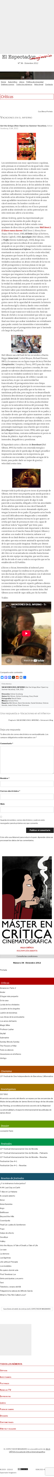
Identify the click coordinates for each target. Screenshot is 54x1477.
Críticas (3, 1370)
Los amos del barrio (8, 1021)
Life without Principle (9, 1262)
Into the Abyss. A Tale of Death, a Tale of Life (19, 1245)
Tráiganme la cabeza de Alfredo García (16, 1291)
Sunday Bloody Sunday (9, 1042)
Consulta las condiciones (27, 956)
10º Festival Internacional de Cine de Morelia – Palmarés (24, 1153)
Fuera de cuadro (7, 1409)
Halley (2, 1241)
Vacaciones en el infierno (10, 1054)
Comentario (6, 743)
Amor (2, 1200)
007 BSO (4, 1094)
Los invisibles (5, 1266)
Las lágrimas (5, 1258)
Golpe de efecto (7, 1233)
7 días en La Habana (8, 1192)
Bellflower (4, 1212)
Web (2, 804)
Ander (2, 992)
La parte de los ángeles (10, 1009)
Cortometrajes (6, 1422)
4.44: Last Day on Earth (10, 1187)
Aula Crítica (12, 82)
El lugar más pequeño (9, 996)
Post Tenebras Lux (8, 1274)
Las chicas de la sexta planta (12, 1017)
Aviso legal (38, 84)
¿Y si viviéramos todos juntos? (13, 1183)
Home (3, 82)
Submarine (4, 1038)
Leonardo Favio (6, 1131)
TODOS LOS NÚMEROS (11, 1364)
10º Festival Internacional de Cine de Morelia (19, 1149)
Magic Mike (5, 1025)
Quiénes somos (7, 84)
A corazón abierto (7, 1196)
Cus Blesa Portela (45, 111)
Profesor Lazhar (7, 1029)
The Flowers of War (8, 1046)
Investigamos (5, 1377)
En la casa (4, 1000)
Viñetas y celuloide (8, 1429)
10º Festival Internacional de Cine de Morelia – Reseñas (23, 1157)
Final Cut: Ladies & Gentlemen (13, 1225)
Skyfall (3, 1033)
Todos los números (24, 84)
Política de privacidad (34, 82)
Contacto (49, 84)
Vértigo (3, 1058)
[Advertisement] (27, 27)
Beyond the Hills (7, 1216)
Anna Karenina (6, 1204)
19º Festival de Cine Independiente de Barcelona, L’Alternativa (26, 1076)
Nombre (4, 778)
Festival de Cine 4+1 (8, 1161)
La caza (3, 1249)
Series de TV (5, 1390)
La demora (4, 1254)
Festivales (4, 1383)
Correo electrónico (10, 791)
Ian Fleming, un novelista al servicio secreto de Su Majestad (25, 1106)
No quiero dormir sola (9, 1270)
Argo (2, 1208)
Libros (21, 82)
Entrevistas (5, 1396)
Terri (2, 1283)
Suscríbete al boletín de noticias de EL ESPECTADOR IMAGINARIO (27, 1309)
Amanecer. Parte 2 (8, 988)
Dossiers (4, 1416)
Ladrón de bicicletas (8, 1013)
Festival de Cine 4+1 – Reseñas (13, 1165)
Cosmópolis (5, 1220)
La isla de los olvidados (9, 1005)
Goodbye (4, 1237)
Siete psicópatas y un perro (11, 1278)
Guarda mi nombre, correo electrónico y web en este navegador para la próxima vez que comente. (22, 821)
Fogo (2, 1229)
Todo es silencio (7, 1050)
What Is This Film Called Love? (13, 1295)
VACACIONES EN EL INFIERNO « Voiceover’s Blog (34, 720)
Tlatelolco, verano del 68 (10, 1287)
